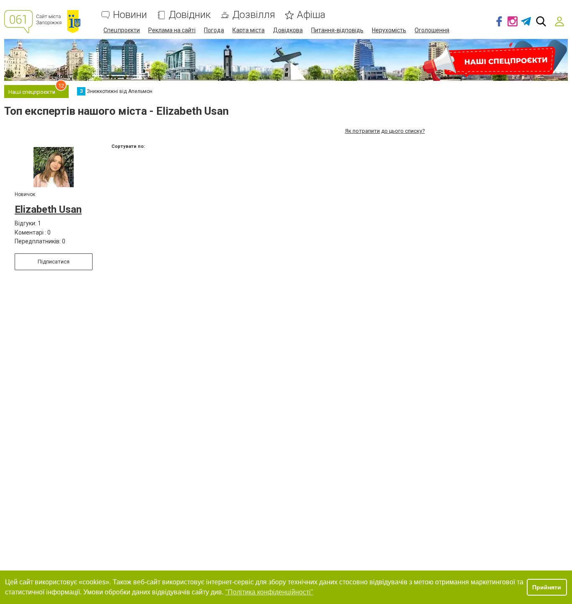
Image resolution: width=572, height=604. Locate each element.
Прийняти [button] (546, 587)
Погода (214, 30)
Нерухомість (389, 30)
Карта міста (248, 30)
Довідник (190, 15)
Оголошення (432, 30)
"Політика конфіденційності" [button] (269, 592)
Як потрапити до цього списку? (385, 131)
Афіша (311, 15)
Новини (130, 15)
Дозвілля (253, 15)
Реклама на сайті (172, 30)
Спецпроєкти (121, 30)
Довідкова (288, 30)
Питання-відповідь (337, 30)
